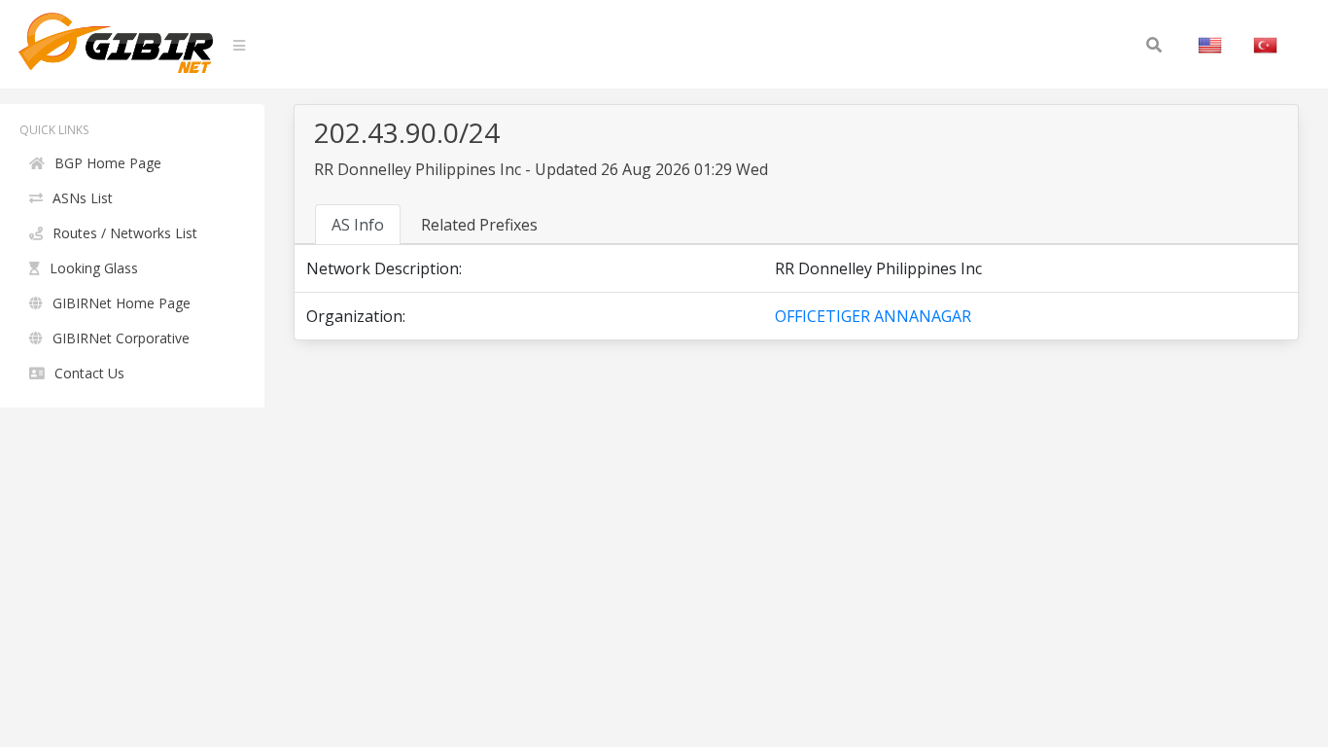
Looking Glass (94, 268)
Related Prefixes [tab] (479, 224)
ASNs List (82, 198)
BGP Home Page (107, 163)
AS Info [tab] (358, 224)
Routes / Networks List (124, 233)
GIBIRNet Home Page (121, 303)
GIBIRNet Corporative (121, 338)
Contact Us (89, 373)
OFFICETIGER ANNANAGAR (873, 316)
